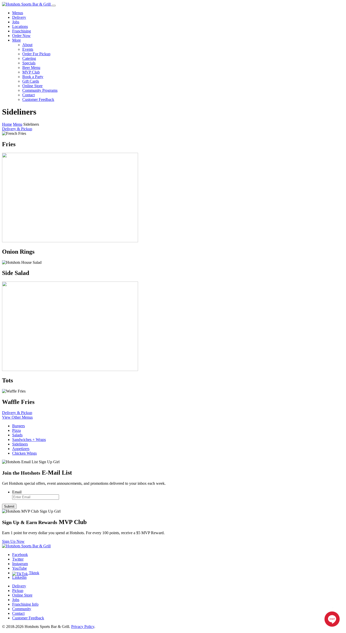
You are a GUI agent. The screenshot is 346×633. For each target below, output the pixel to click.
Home (7, 124)
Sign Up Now (13, 541)
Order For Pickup (36, 54)
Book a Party (32, 77)
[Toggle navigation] (54, 5)
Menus (17, 13)
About (27, 45)
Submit (9, 506)
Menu (17, 124)
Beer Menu (31, 67)
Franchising (21, 31)
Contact (28, 95)
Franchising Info (25, 604)
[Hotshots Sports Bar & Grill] (27, 4)
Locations (20, 26)
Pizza (16, 430)
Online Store (32, 86)
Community (21, 609)
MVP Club (31, 72)
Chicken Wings (24, 453)
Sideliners (20, 444)
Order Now (21, 35)
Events (27, 49)
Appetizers (20, 448)
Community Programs (39, 90)
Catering (29, 58)
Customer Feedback (38, 99)
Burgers (18, 426)
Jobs (15, 22)
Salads (17, 435)
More (16, 40)
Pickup (17, 590)
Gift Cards (30, 81)
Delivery (19, 17)
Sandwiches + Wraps (29, 439)
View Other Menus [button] (17, 417)
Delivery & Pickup (17, 129)
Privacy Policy (82, 626)
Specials (28, 63)
